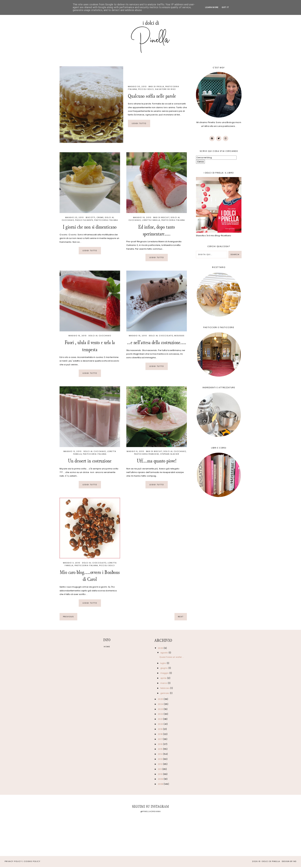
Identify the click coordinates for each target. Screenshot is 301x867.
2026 (161, 648)
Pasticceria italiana (106, 220)
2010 (160, 774)
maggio (164, 673)
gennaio (165, 693)
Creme (100, 217)
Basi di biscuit (161, 217)
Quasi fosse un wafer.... (171, 657)
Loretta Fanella (151, 220)
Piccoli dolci (146, 89)
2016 (160, 744)
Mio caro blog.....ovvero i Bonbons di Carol (90, 575)
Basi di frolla (156, 86)
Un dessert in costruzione (90, 461)
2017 (160, 739)
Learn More (212, 7)
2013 (160, 759)
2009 (161, 779)
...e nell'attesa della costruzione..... (156, 342)
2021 (160, 719)
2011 (160, 769)
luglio (163, 663)
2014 (160, 754)
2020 (161, 724)
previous (68, 616)
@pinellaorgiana (150, 811)
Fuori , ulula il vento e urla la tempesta (90, 345)
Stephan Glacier (169, 454)
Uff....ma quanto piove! (157, 461)
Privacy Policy (13, 861)
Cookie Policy (32, 861)
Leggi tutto (139, 123)
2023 (161, 709)
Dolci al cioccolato (161, 335)
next (180, 616)
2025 (161, 699)
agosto (164, 652)
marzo (164, 683)
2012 (160, 764)
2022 (161, 714)
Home (107, 646)
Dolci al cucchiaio (100, 335)
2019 (160, 729)
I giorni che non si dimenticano (90, 227)
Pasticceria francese (146, 454)
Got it (225, 7)
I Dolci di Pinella (270, 861)
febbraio (165, 688)
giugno (164, 668)
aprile (163, 678)
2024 (161, 704)
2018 (160, 734)
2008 (161, 784)
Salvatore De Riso (165, 89)
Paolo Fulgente (84, 220)
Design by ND (289, 861)
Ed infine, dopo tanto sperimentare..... (156, 230)
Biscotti (90, 217)
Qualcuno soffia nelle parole (152, 96)
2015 (160, 749)
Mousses (179, 335)
